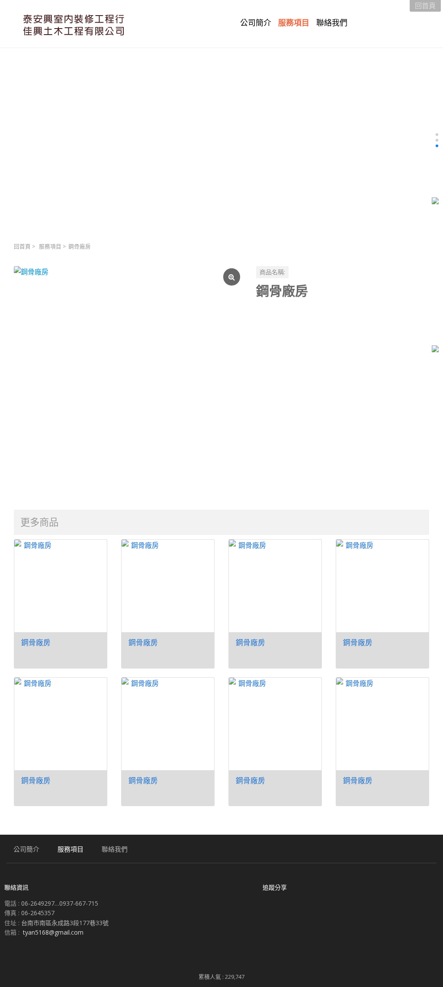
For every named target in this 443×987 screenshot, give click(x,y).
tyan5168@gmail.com (53, 932)
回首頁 (22, 246)
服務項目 (50, 246)
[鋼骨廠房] (128, 380)
